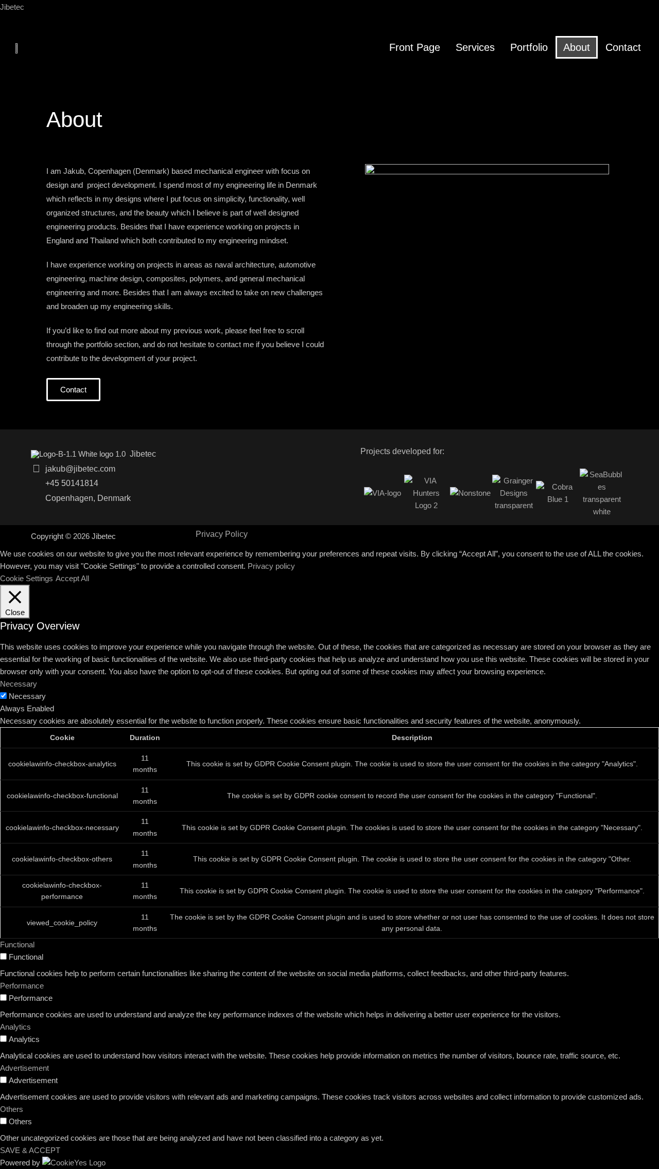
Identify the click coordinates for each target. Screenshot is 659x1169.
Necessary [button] (18, 683)
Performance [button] (22, 985)
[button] (73, 389)
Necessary (27, 696)
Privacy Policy (222, 534)
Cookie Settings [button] (26, 578)
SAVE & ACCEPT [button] (30, 1150)
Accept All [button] (72, 578)
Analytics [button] (15, 1026)
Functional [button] (17, 944)
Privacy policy (271, 566)
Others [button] (11, 1109)
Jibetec (12, 7)
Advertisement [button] (24, 1068)
